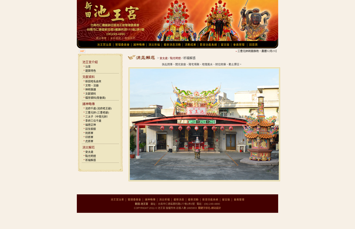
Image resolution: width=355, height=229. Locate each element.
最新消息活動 (172, 44)
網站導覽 (101, 38)
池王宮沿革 (104, 44)
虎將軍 (89, 141)
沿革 (88, 66)
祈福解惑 (90, 160)
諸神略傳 (139, 44)
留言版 (225, 44)
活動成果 (190, 44)
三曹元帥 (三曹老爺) (97, 112)
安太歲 (89, 151)
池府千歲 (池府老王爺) (98, 108)
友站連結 (115, 38)
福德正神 (90, 124)
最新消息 (179, 199)
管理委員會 (122, 44)
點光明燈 (90, 155)
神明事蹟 (90, 89)
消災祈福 (154, 44)
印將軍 (89, 137)
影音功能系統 (208, 44)
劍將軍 (89, 132)
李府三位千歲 (93, 120)
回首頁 (253, 44)
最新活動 (193, 199)
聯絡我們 (130, 38)
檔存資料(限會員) (95, 97)
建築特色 (90, 70)
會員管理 (239, 44)
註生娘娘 (90, 128)
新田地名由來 (93, 81)
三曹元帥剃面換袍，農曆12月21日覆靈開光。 (261, 50)
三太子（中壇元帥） (97, 116)
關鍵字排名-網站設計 (209, 208)
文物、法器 (92, 85)
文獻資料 (90, 93)
